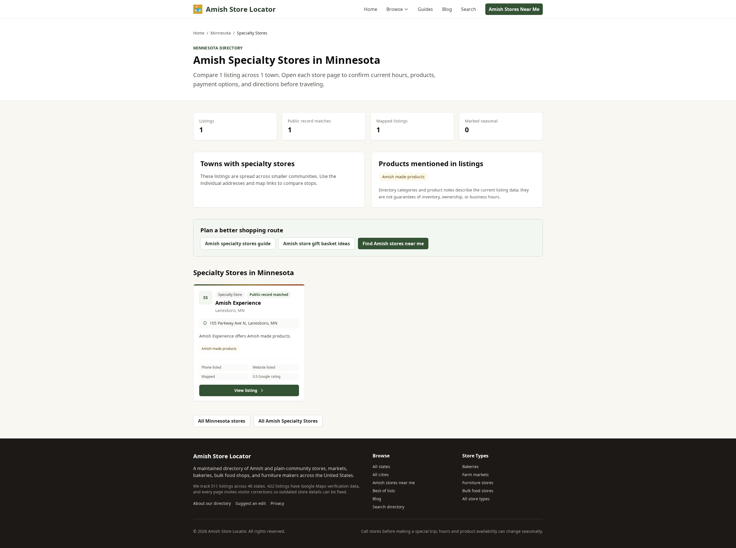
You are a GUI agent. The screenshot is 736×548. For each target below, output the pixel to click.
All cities (381, 474)
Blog (447, 9)
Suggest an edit (250, 503)
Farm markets (475, 474)
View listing (245, 390)
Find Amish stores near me (393, 243)
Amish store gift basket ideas (316, 243)
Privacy (277, 503)
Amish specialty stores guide (238, 243)
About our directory (212, 503)
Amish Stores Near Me (514, 9)
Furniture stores (477, 482)
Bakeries (470, 466)
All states (381, 466)
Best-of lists (384, 490)
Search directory (388, 506)
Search (468, 9)
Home (370, 9)
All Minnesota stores (221, 421)
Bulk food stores (477, 490)
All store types (476, 498)
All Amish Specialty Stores (288, 421)
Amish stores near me (394, 482)
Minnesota (220, 33)
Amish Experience (238, 302)
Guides (425, 9)
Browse (394, 9)
